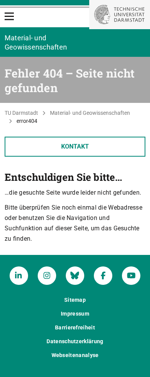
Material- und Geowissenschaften (90, 113)
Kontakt (75, 146)
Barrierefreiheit (75, 327)
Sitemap (75, 300)
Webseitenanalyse (75, 355)
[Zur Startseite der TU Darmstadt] (119, 14)
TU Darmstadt (21, 113)
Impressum (75, 314)
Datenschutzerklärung (75, 341)
